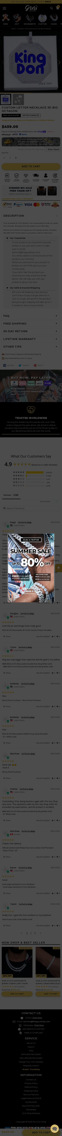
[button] (54, 1128)
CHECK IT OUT (31, 591)
